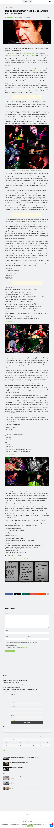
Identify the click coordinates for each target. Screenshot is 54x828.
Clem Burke (31, 55)
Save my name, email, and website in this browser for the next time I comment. (23, 642)
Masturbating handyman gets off (10, 678)
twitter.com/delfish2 (9, 454)
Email (6, 636)
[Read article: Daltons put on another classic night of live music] (6, 764)
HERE (11, 65)
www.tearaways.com (9, 321)
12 (13, 742)
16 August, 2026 (12, 769)
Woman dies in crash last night (10, 685)
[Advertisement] (27, 97)
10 (47, 739)
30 (40, 748)
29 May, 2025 (12, 788)
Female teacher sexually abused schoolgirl (12, 687)
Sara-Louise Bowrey (38, 170)
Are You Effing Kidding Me (28, 53)
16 (40, 742)
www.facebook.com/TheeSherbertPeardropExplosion (17, 558)
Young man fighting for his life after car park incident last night (15, 680)
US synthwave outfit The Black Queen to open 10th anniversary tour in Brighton (24, 757)
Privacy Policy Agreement (11, 645)
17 (47, 742)
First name (13, 702)
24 (47, 745)
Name (7, 630)
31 (47, 748)
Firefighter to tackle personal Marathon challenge (18, 781)
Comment (7, 613)
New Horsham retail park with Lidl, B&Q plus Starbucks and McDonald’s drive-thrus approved (20, 689)
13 (20, 742)
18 (6, 745)
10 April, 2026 (12, 783)
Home (6, 7)
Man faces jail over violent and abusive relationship (13, 684)
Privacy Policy (25, 647)
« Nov (4, 750)
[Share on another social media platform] (48, 594)
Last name (13, 706)
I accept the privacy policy (17, 720)
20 (20, 745)
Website (29, 636)
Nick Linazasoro (10, 17)
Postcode (12, 715)
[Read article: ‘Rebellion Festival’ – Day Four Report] (6, 769)
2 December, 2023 (18, 17)
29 (33, 748)
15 (33, 742)
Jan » (7, 750)
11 (6, 742)
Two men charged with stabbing (10, 691)
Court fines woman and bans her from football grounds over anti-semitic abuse (24, 787)
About (24, 814)
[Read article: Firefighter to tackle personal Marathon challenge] (6, 783)
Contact (28, 814)
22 (33, 745)
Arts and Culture (11, 7)
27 (20, 748)
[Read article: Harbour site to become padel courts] (6, 778)
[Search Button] (50, 2)
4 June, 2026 (12, 778)
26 (13, 748)
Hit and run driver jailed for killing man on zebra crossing (14, 694)
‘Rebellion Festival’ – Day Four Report (16, 767)
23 (40, 745)
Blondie (13, 55)
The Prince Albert (29, 57)
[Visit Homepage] (27, 1)
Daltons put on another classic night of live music (18, 762)
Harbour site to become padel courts (16, 776)
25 (6, 748)
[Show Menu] (4, 2)
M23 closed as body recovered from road (11, 682)
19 (13, 745)
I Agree (30, 826)
